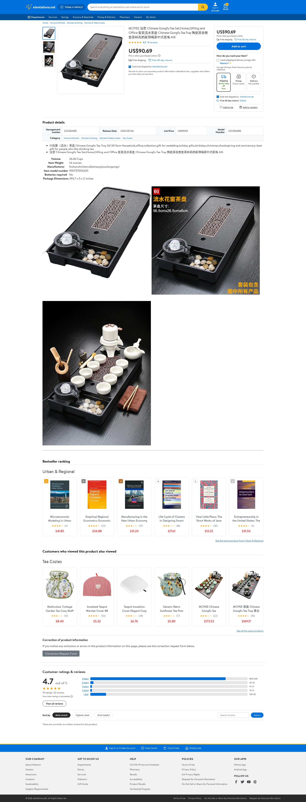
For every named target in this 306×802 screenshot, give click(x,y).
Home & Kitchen (57, 22)
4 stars (85, 682)
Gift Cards (83, 784)
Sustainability (32, 784)
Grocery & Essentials (83, 17)
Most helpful (103, 715)
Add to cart (239, 46)
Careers (138, 17)
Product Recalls (137, 784)
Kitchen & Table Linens (94, 22)
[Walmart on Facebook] (236, 782)
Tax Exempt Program (140, 788)
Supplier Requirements (37, 788)
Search (257, 715)
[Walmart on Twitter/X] (242, 782)
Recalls (133, 774)
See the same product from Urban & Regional (239, 540)
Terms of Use (188, 764)
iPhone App (240, 764)
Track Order (174, 748)
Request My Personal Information (198, 779)
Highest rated (82, 715)
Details (243, 100)
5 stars (85, 678)
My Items (150, 17)
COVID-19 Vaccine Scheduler (144, 764)
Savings (65, 17)
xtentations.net (159, 66)
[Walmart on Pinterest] (255, 782)
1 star (86, 694)
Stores (81, 769)
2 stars (85, 690)
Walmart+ (82, 779)
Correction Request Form (61, 653)
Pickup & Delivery (106, 17)
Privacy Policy (189, 769)
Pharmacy (125, 17)
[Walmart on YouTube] (249, 782)
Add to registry (250, 107)
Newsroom (31, 774)
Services (53, 17)
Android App (240, 769)
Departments (37, 17)
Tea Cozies (127, 138)
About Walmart (33, 764)
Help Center (151, 748)
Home (45, 22)
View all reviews (54, 703)
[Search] (203, 7)
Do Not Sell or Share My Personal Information (204, 784)
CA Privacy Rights (191, 774)
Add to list (228, 107)
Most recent (61, 715)
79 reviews (152, 42)
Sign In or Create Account (122, 748)
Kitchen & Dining (75, 22)
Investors (30, 779)
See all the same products (250, 630)
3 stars (85, 686)
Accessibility (136, 779)
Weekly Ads (195, 748)
